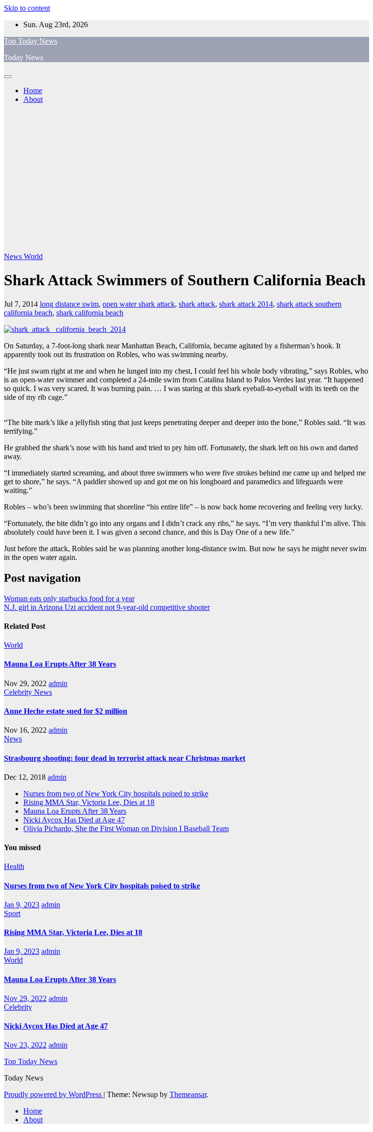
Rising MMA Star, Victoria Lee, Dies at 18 (88, 802)
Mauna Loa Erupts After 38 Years (60, 664)
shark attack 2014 (246, 304)
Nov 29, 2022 (25, 998)
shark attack (197, 304)
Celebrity (19, 692)
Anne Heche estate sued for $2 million (65, 711)
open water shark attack (138, 304)
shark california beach (89, 313)
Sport (12, 913)
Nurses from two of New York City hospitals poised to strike (115, 793)
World (33, 256)
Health (14, 866)
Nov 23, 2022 (25, 1045)
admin (58, 683)
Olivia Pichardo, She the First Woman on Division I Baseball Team (126, 828)
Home (32, 90)
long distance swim (69, 304)
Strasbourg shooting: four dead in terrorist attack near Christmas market (124, 758)
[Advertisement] (186, 179)
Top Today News (30, 41)
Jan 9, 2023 (21, 905)
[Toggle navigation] (8, 76)
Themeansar (188, 1094)
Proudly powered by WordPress (53, 1094)
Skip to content (27, 8)
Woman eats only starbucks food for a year (69, 598)
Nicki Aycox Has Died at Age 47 (74, 820)
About (33, 99)
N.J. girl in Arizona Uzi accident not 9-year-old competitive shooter (107, 607)
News (14, 256)
